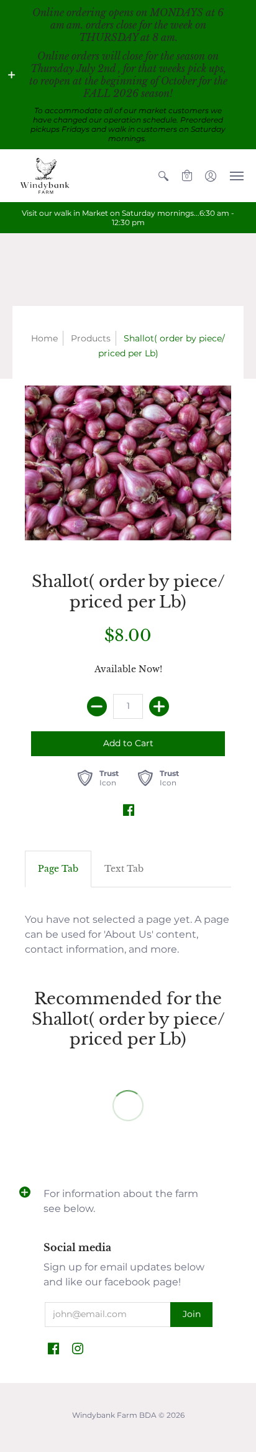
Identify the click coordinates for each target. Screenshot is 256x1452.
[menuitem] (163, 175)
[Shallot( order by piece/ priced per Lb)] (128, 463)
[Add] (159, 706)
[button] (11, 74)
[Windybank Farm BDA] (46, 175)
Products (91, 338)
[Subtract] (97, 706)
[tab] (58, 869)
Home (44, 338)
